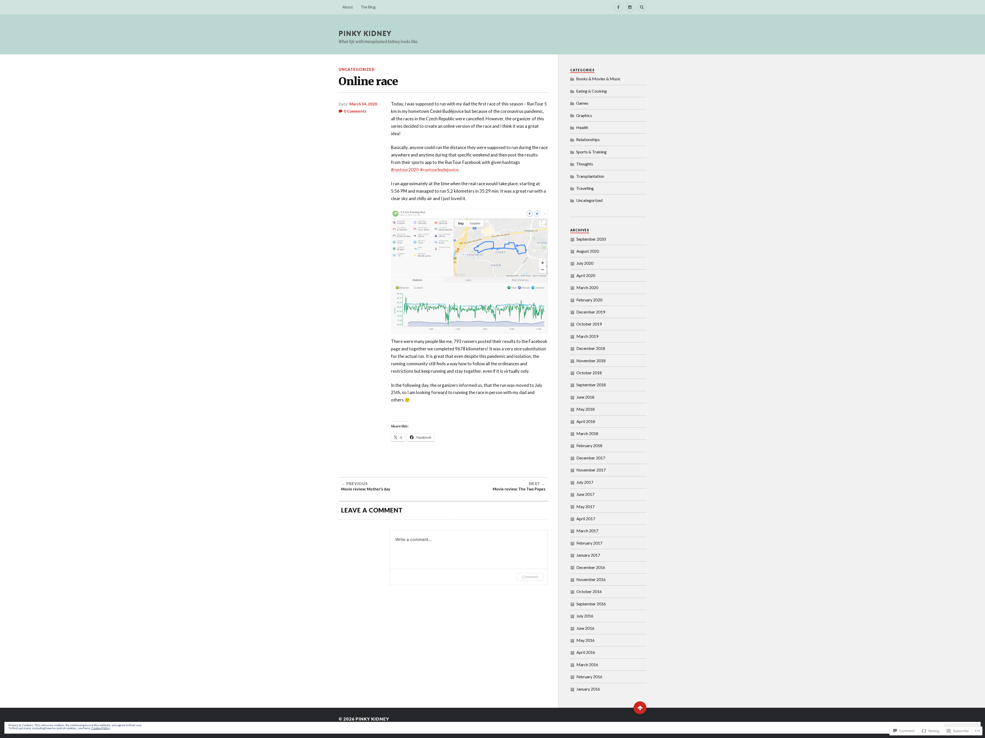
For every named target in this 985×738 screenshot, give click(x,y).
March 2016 (587, 664)
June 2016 (585, 628)
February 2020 (589, 299)
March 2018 (587, 433)
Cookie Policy (100, 728)
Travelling (585, 188)
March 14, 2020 (363, 104)
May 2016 (585, 640)
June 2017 (585, 494)
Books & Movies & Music (598, 78)
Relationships (588, 139)
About (347, 7)
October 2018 (589, 372)
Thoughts (584, 163)
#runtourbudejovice (439, 169)
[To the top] (640, 707)
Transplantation (590, 176)
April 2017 (585, 518)
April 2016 (585, 652)
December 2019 (590, 311)
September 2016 (591, 603)
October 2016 (589, 591)
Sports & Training (591, 151)
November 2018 (591, 360)
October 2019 (589, 323)
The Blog (368, 7)
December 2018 (590, 348)
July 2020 (584, 263)
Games (582, 103)
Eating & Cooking (591, 90)
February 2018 (589, 445)
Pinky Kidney (365, 33)
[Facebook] (618, 7)
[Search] (641, 7)
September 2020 (591, 239)
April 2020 (585, 275)
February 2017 (589, 542)
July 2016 (584, 615)
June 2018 (585, 397)
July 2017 (584, 482)
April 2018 (585, 421)
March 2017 (587, 530)
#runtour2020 (405, 169)
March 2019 (587, 336)
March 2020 (587, 287)
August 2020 (587, 251)
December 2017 (590, 457)
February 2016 (589, 676)
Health (582, 127)
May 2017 (585, 506)
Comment (530, 577)
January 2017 (588, 555)
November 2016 (591, 579)
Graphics (584, 115)
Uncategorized (357, 69)
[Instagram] (630, 7)
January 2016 (588, 688)
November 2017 (591, 469)
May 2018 (585, 409)
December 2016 (590, 567)
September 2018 (591, 384)
